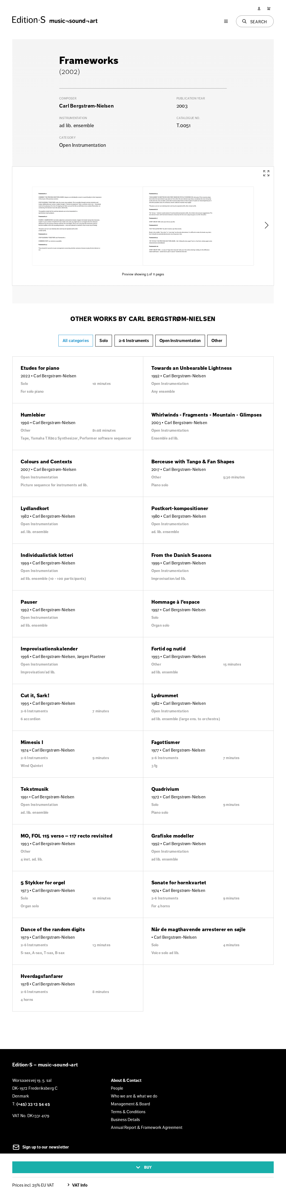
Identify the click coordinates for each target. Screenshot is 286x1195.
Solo (103, 340)
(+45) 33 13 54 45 (33, 1103)
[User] (259, 8)
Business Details (125, 1119)
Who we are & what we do (134, 1096)
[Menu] (226, 21)
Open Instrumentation (180, 340)
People (117, 1088)
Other (216, 340)
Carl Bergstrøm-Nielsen (86, 106)
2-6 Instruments (134, 340)
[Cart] (269, 8)
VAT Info (79, 1185)
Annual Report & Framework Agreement (146, 1127)
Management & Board (130, 1103)
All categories (76, 340)
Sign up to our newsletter (45, 1147)
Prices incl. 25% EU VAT (33, 1185)
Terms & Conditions (128, 1111)
